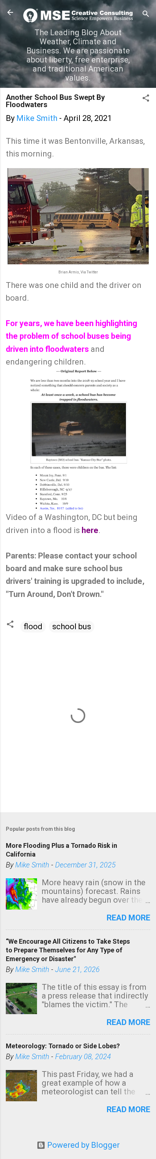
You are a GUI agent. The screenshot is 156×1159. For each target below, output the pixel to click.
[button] (145, 99)
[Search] (145, 15)
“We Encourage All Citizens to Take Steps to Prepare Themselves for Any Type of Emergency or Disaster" (68, 950)
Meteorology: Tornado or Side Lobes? (63, 1046)
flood (33, 626)
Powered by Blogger (82, 1145)
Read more (128, 917)
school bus (71, 626)
